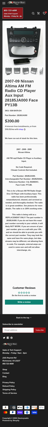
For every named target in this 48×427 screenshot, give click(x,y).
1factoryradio (23, 418)
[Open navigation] (3, 3)
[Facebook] (8, 337)
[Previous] (8, 46)
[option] (24, 45)
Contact (5, 373)
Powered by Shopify (10, 420)
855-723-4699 (10, 10)
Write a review (24, 302)
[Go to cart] (38, 13)
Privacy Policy (8, 382)
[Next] (40, 46)
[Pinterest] (11, 337)
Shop (4, 369)
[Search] (33, 13)
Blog (4, 376)
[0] (44, 13)
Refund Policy (8, 386)
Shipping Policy (9, 389)
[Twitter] (4, 337)
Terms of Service (9, 393)
